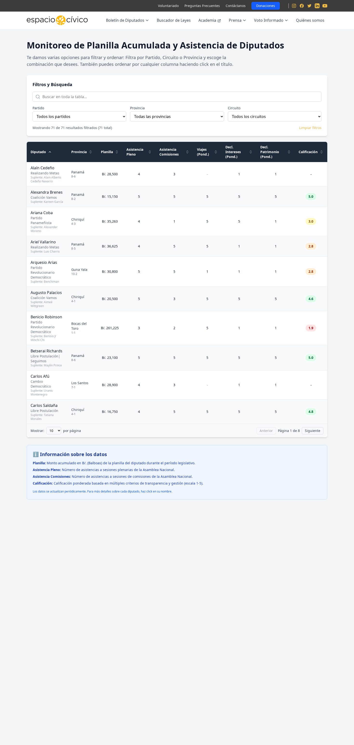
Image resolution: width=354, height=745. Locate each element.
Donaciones (265, 5)
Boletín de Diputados (125, 20)
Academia (207, 20)
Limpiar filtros (310, 127)
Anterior (266, 430)
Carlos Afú (40, 376)
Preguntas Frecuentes (202, 5)
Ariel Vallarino (43, 242)
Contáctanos (236, 5)
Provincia (137, 108)
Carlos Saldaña (44, 405)
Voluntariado (168, 5)
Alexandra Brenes (47, 192)
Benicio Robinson (46, 317)
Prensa (235, 20)
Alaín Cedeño (42, 168)
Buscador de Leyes (174, 20)
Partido (38, 108)
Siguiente (312, 430)
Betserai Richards (46, 351)
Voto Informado (268, 20)
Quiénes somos (310, 20)
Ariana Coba (42, 212)
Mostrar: (37, 430)
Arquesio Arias (44, 262)
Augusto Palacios (46, 292)
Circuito (234, 108)
